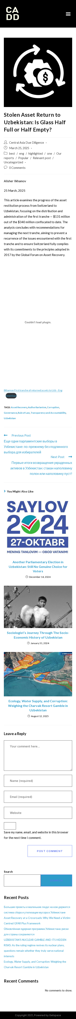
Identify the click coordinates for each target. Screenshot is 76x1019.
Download (11, 395)
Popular (23, 158)
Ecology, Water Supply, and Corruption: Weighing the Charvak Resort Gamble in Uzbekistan (38, 705)
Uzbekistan (10, 418)
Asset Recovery (19, 407)
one (49, 153)
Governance (10, 412)
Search (8, 871)
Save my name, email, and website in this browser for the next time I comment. (36, 834)
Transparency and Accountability (48, 412)
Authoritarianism (37, 407)
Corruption (53, 407)
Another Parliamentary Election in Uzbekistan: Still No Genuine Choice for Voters (38, 566)
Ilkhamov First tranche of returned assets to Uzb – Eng (33, 390)
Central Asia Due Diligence (26, 142)
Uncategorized (13, 162)
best (12, 153)
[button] (68, 14)
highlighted (35, 153)
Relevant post (42, 158)
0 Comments (17, 167)
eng (21, 153)
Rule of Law (24, 412)
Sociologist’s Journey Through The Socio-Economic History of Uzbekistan (38, 635)
